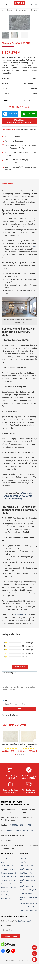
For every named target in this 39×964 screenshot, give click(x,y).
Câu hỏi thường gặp (8, 880)
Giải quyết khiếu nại (8, 869)
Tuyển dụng (5, 895)
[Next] (27, 23)
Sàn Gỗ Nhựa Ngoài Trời (28, 903)
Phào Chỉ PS (24, 862)
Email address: (6, 926)
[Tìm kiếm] (6, 3)
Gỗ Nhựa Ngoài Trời (27, 894)
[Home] (2, 10)
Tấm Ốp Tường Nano (27, 877)
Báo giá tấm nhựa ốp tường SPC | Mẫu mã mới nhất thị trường (18, 496)
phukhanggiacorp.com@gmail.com (19, 830)
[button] (4, 741)
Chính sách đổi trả (7, 866)
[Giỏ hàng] (36, 3)
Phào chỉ (23, 858)
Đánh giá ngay (19, 667)
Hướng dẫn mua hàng (8, 888)
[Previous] (12, 23)
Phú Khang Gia (20, 615)
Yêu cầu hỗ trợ (6, 891)
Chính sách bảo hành (8, 877)
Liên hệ (3, 862)
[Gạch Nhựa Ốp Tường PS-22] (10, 736)
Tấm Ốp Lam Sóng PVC (28, 890)
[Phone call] (34, 953)
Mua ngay (19, 121)
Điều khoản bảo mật (24, 921)
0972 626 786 (13, 825)
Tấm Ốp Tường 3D (26, 869)
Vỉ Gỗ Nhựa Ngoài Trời (28, 907)
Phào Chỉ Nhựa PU (26, 866)
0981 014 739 (25, 825)
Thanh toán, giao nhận (9, 873)
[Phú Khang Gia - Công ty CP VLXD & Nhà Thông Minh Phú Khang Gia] (19, 3)
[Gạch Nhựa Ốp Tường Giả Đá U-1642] (28, 736)
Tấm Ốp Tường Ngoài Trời (27, 881)
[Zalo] (34, 947)
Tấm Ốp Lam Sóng (26, 886)
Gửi (19, 709)
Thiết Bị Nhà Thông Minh (28, 911)
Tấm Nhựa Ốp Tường (27, 873)
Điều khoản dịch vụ (8, 884)
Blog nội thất (5, 899)
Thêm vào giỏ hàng (19, 107)
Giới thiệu (4, 858)
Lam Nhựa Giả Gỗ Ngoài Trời (28, 898)
